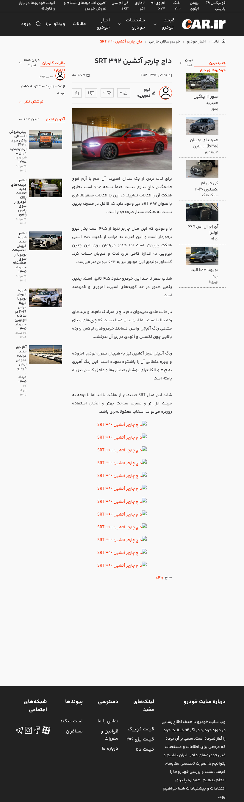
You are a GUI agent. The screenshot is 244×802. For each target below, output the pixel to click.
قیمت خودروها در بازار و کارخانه (37, 6)
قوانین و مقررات (109, 735)
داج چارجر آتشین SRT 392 (121, 42)
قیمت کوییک (141, 729)
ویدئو (59, 24)
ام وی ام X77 (158, 6)
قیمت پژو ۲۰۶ (140, 739)
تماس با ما (108, 721)
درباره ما (110, 748)
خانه (216, 42)
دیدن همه (189, 62)
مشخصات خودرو (135, 24)
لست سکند (71, 721)
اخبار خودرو (103, 24)
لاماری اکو (140, 6)
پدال (159, 577)
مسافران (74, 731)
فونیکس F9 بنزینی (216, 6)
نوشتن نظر (33, 101)
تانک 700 (177, 6)
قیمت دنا (145, 749)
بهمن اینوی (194, 6)
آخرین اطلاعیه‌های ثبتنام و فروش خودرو (85, 6)
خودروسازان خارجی (164, 42)
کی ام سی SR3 (120, 6)
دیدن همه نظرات (32, 62)
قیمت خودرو (168, 24)
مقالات (79, 24)
